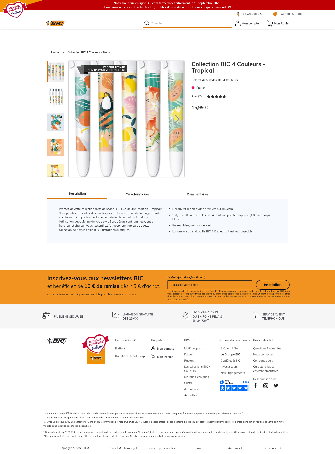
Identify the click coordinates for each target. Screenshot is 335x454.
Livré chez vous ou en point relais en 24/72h (207, 316)
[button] (76, 119)
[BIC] (55, 23)
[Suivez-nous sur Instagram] (265, 384)
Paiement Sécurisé (68, 316)
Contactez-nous (291, 14)
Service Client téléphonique (273, 316)
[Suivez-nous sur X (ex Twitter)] (276, 384)
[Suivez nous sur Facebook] (255, 384)
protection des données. (179, 299)
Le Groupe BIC (252, 14)
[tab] (57, 94)
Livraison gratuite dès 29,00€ (138, 316)
